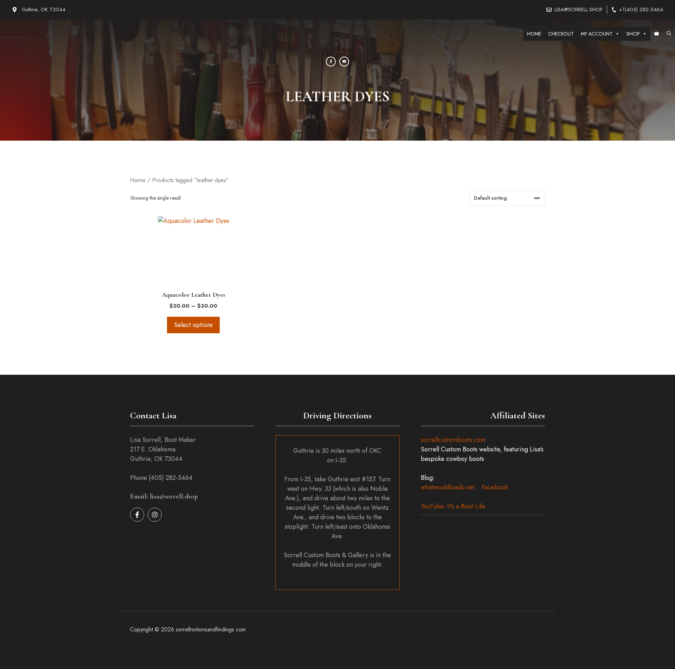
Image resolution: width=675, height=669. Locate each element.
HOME (534, 33)
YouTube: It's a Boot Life (453, 506)
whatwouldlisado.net (448, 487)
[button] (669, 33)
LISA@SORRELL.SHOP (578, 9)
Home (138, 180)
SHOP (633, 33)
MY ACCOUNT (596, 33)
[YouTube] (344, 61)
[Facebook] (331, 61)
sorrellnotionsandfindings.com (211, 629)
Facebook (495, 487)
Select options (193, 324)
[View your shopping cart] (656, 33)
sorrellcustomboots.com (453, 439)
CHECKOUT (561, 33)
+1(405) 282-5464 (641, 9)
